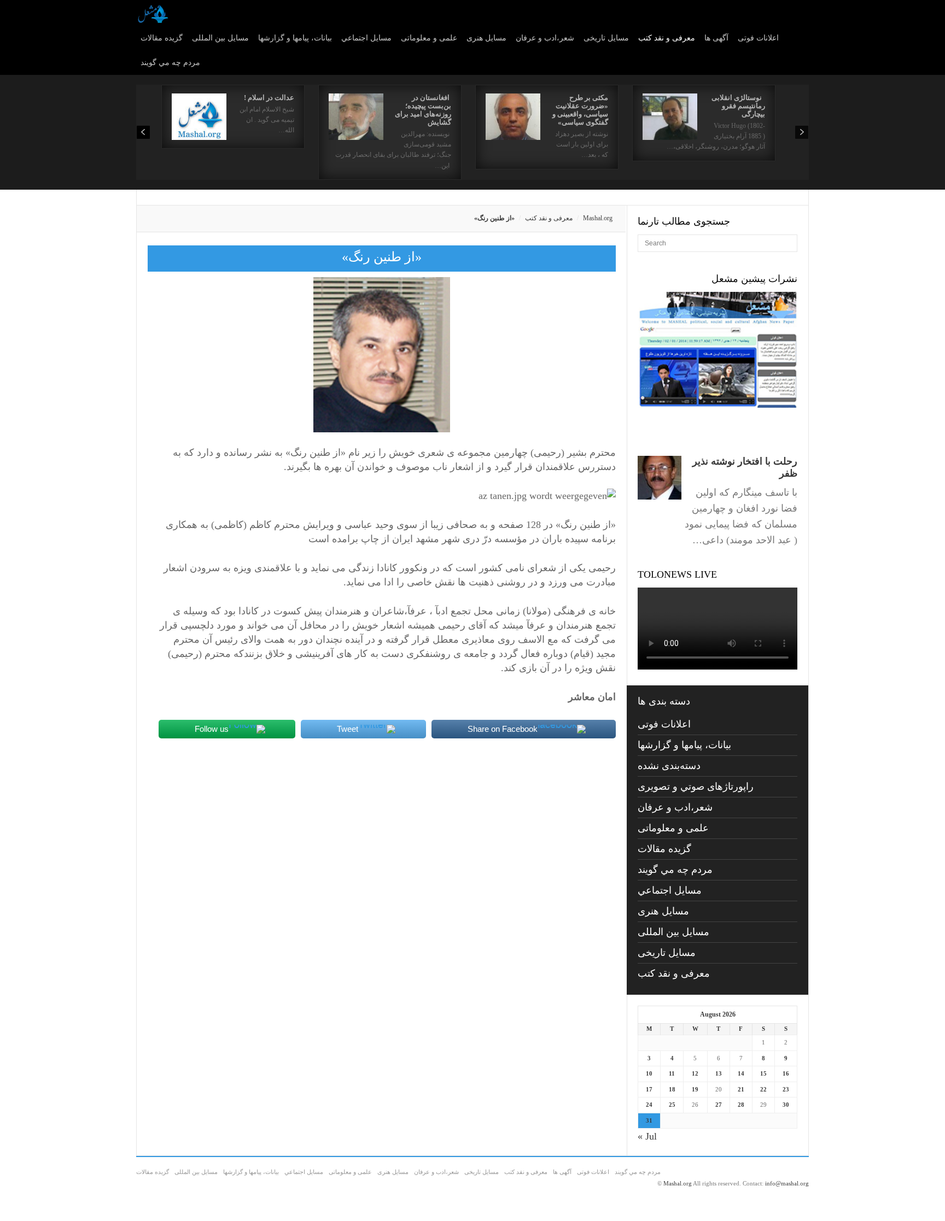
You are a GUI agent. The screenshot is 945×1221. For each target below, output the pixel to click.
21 (741, 1089)
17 (649, 1089)
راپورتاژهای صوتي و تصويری (696, 786)
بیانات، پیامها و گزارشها (295, 38)
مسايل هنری (486, 38)
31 (649, 1120)
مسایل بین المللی (220, 38)
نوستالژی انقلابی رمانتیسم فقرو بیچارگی (738, 105)
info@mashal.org (787, 1183)
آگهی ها (716, 38)
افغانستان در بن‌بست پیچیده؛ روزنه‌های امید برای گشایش (423, 109)
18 (672, 1089)
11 (672, 1073)
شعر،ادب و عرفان (545, 38)
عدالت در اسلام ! (269, 97)
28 (741, 1104)
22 (763, 1089)
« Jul (647, 1136)
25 (672, 1104)
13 (718, 1073)
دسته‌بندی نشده (669, 765)
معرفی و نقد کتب (666, 38)
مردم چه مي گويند (170, 62)
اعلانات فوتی (758, 38)
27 (718, 1104)
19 (695, 1089)
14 (741, 1073)
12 (695, 1073)
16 (786, 1073)
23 (786, 1089)
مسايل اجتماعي (366, 38)
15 (763, 1073)
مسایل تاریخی (606, 38)
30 (786, 1104)
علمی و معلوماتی (429, 38)
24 (649, 1104)
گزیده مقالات (162, 38)
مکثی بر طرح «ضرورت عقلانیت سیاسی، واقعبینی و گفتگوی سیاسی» (580, 109)
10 (649, 1073)
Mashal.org (597, 218)
